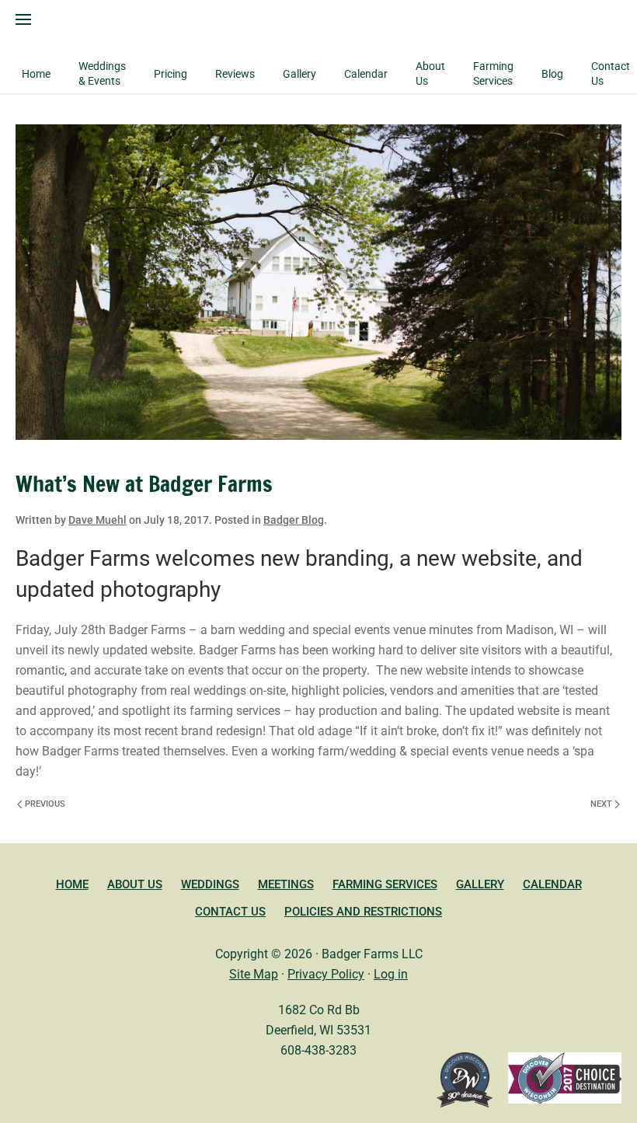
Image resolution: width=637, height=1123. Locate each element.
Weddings (210, 884)
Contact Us (610, 73)
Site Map (253, 974)
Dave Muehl (97, 520)
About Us (134, 884)
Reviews (235, 74)
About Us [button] (430, 73)
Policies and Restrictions (363, 912)
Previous (45, 804)
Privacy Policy (325, 974)
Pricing (170, 74)
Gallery (480, 884)
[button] (23, 19)
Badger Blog (293, 520)
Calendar (366, 74)
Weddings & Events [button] (102, 73)
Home (36, 74)
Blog (552, 74)
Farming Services (493, 73)
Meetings (286, 884)
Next (601, 804)
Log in (391, 974)
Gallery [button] (299, 74)
